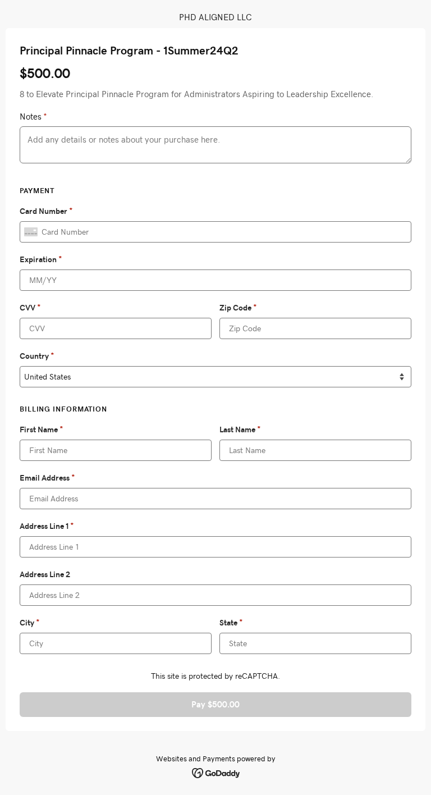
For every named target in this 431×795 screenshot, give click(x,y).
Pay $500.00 (215, 704)
